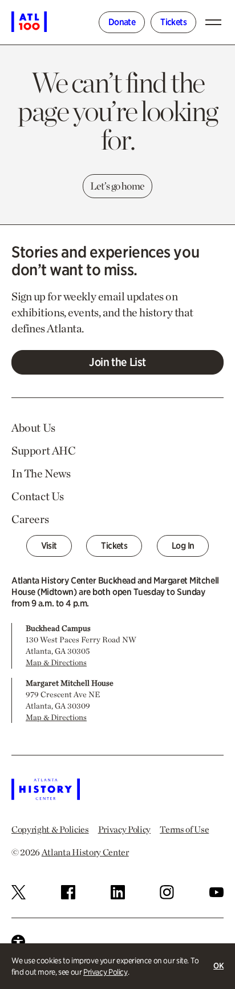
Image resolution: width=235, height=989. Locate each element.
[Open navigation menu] (215, 22)
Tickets (173, 22)
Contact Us (37, 496)
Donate (121, 22)
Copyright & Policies (50, 829)
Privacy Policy (105, 971)
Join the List (117, 362)
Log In (183, 545)
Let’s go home (117, 186)
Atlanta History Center (85, 852)
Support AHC (43, 450)
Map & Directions (56, 662)
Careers (29, 519)
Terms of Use (184, 829)
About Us (33, 428)
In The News (41, 473)
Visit (49, 545)
